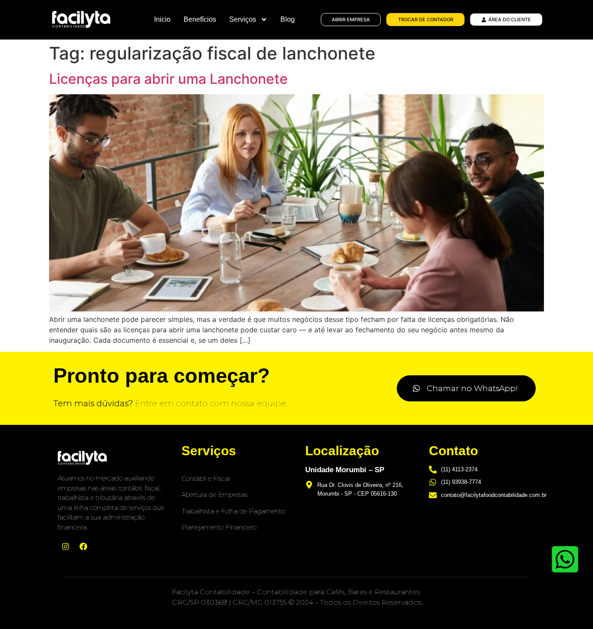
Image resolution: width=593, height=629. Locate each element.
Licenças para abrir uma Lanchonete (168, 78)
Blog (287, 19)
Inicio (162, 19)
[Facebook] (83, 546)
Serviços (242, 19)
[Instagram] (65, 546)
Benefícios (200, 19)
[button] (466, 388)
